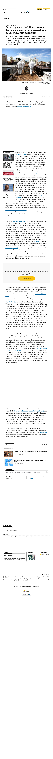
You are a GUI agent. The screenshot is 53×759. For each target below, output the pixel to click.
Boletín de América (8, 555)
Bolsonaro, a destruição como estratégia (15, 528)
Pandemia (23, 472)
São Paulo (37, 242)
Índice (33, 586)
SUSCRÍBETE (39, 9)
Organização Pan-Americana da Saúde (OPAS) (29, 411)
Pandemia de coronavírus (10, 25)
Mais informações (8, 478)
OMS (10, 472)
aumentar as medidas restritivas (15, 210)
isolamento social (19, 221)
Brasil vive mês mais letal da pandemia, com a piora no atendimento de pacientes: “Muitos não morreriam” (8, 165)
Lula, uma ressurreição (11, 530)
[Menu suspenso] (4, 12)
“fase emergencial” (11, 248)
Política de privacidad (35, 584)
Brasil (6, 19)
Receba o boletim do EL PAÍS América (14, 444)
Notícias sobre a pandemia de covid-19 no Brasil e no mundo (30, 461)
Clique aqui (26, 278)
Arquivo (30, 552)
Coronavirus (28, 472)
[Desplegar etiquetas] (47, 472)
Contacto (12, 584)
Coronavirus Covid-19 (16, 472)
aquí (32, 478)
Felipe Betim (16, 454)
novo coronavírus (21, 154)
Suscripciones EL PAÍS (17, 586)
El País (15, 463)
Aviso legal (24, 584)
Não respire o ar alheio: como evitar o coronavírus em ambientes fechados (8, 180)
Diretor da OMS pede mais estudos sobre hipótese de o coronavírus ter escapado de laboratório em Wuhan (8, 195)
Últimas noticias (7, 525)
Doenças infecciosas (35, 472)
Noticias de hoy (36, 586)
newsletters (7, 552)
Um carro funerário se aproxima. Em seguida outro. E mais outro (30, 452)
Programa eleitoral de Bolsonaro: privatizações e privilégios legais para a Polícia (24, 536)
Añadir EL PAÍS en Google (44, 96)
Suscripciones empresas (26, 586)
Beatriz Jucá (26, 92)
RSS (30, 586)
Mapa (40, 584)
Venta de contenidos (18, 584)
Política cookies (28, 584)
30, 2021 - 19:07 (28, 93)
